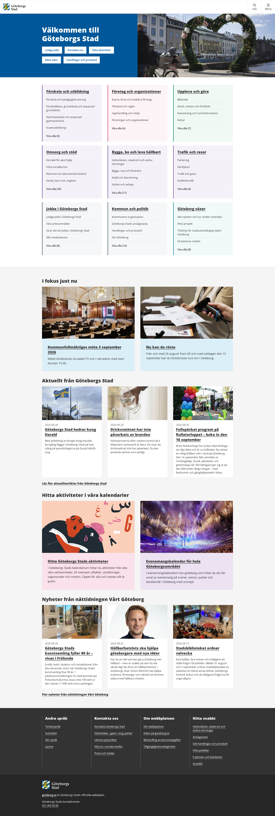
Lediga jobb (52, 50)
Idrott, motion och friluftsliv (193, 106)
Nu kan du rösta (160, 347)
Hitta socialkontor (57, 167)
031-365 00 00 (50, 805)
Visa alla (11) (122, 193)
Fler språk (51, 740)
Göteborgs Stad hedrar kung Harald (70, 432)
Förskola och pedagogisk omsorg (66, 99)
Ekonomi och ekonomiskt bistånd (66, 174)
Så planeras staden (188, 241)
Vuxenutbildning (56, 127)
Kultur (181, 120)
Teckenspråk (52, 726)
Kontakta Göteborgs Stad (109, 726)
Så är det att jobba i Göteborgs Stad (67, 230)
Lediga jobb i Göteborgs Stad (63, 217)
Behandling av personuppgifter (162, 740)
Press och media (104, 753)
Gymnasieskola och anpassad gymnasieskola (64, 119)
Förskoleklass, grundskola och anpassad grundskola (70, 108)
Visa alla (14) (122, 246)
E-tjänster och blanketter (207, 757)
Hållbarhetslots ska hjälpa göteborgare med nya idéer (135, 650)
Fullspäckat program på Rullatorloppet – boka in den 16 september (201, 434)
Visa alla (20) (56, 189)
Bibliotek (182, 99)
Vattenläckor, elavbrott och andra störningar (132, 162)
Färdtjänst (183, 167)
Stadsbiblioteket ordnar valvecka (197, 650)
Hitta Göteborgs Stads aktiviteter (78, 561)
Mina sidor (51, 60)
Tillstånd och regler (123, 106)
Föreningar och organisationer (130, 120)
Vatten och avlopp (123, 184)
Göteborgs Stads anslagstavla (130, 223)
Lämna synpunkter (105, 740)
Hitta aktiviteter (101, 50)
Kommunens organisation (127, 217)
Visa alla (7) (187, 128)
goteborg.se (49, 795)
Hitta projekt (185, 223)
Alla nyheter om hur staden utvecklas (199, 217)
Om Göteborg (120, 237)
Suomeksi (51, 733)
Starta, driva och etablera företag (132, 99)
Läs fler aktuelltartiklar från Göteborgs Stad (74, 483)
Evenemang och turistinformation (197, 113)
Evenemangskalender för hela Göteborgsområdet (173, 564)
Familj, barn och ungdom (61, 180)
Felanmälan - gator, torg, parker (113, 733)
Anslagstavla (200, 737)
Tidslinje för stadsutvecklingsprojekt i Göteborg (199, 232)
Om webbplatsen (154, 726)
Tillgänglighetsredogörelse (159, 746)
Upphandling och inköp (126, 113)
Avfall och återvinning (125, 177)
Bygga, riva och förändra (126, 171)
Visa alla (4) (126, 128)
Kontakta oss (75, 50)
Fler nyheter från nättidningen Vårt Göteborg (75, 694)
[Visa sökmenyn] (254, 7)
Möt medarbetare (57, 237)
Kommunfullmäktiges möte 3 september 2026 (84, 349)
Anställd (197, 763)
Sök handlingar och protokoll (210, 743)
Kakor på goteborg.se (156, 733)
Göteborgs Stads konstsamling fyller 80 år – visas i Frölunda (69, 653)
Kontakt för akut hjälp (59, 160)
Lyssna (49, 746)
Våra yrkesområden (58, 223)
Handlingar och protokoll (82, 60)
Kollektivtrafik (185, 180)
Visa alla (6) (57, 136)
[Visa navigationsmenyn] (268, 7)
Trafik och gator (186, 174)
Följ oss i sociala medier (108, 746)
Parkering (183, 160)
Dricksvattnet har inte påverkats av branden (130, 432)
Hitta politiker (201, 750)
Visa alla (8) (58, 246)
